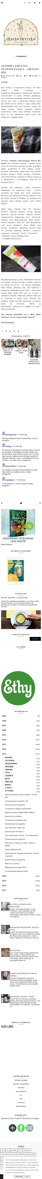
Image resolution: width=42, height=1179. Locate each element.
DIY (21, 1095)
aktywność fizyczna (8, 1154)
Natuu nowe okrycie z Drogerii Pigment (7, 351)
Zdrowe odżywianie (21, 1084)
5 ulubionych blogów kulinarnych (18, 809)
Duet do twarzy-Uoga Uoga (21, 351)
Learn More (19, 1176)
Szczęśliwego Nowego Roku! (16, 871)
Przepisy (21, 1087)
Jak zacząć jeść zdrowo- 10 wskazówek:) (22, 835)
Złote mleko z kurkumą (14, 597)
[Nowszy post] (1, 503)
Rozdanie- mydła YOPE (22, 996)
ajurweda (27, 1150)
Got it (27, 1176)
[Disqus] (21, 398)
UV (20, 1150)
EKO (21, 1099)
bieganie (32, 1154)
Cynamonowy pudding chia (16, 820)
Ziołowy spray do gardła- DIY (16, 801)
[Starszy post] (40, 503)
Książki (14, 1150)
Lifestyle (21, 1102)
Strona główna (21, 1080)
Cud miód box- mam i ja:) (15, 828)
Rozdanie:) (15, 950)
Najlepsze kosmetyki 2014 (15, 867)
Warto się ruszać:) (12, 863)
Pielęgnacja (21, 1091)
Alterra (35, 76)
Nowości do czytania (13, 816)
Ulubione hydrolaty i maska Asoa (34, 361)
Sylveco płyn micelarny (14, 831)
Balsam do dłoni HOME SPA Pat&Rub (20, 812)
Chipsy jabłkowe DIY (13, 849)
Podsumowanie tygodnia (15, 805)
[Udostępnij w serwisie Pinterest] (18, 331)
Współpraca (21, 1106)
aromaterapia (22, 1154)
